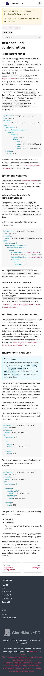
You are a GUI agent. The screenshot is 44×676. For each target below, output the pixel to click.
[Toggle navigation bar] (3, 3)
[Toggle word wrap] (36, 115)
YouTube (5, 592)
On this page (8, 37)
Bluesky (5, 602)
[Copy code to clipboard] (39, 115)
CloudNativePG (8, 618)
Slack (4, 585)
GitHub (4, 614)
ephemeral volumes (30, 181)
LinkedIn (5, 595)
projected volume (9, 78)
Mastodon (6, 598)
